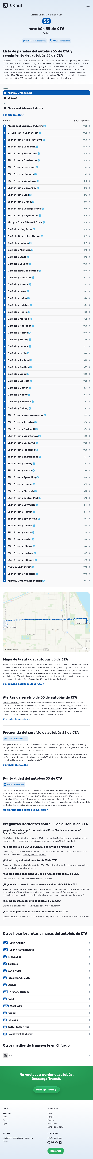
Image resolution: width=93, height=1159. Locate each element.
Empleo (50, 1120)
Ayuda (5, 1123)
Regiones (7, 1113)
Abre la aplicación (11, 670)
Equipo (50, 1116)
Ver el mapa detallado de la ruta (22, 683)
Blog (5, 1116)
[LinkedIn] (60, 1142)
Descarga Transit (45, 1089)
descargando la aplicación (34, 854)
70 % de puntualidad (61, 41)
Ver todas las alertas (15, 719)
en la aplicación (66, 78)
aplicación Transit (36, 750)
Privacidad (52, 1123)
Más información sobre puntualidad (24, 809)
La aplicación (54, 708)
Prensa (6, 1120)
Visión (50, 1113)
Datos (5, 1141)
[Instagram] (48, 1142)
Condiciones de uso (56, 1127)
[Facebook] (56, 1142)
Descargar (55, 1150)
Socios (6, 1133)
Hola (5, 1108)
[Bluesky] (52, 1142)
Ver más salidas (12, 114)
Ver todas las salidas (15, 764)
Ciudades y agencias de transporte (18, 1138)
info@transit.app (54, 1138)
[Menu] (88, 5)
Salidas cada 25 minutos (36, 41)
